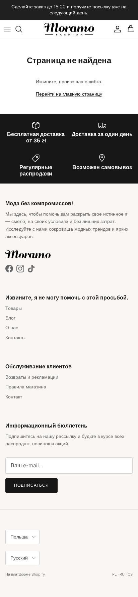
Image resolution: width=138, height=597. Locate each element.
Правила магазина (25, 386)
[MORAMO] (69, 29)
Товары (13, 308)
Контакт (13, 396)
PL (114, 574)
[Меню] (7, 29)
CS (130, 574)
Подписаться (31, 485)
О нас (11, 327)
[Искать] (22, 29)
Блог (10, 318)
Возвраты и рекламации (31, 377)
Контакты (15, 337)
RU (122, 574)
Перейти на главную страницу (69, 94)
